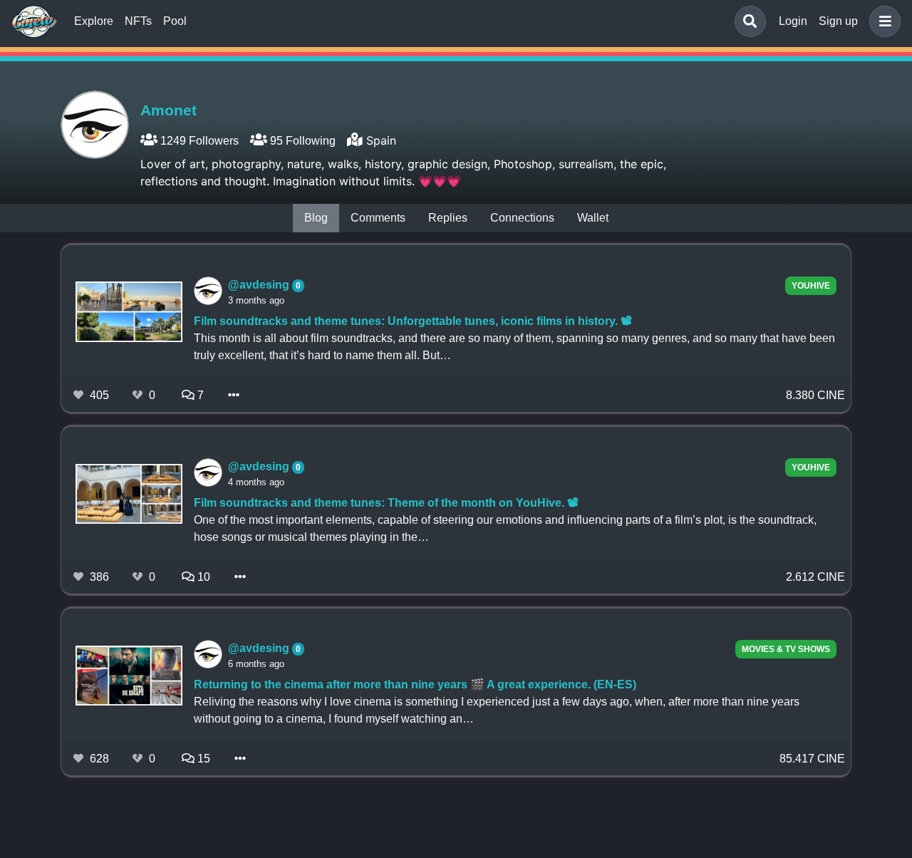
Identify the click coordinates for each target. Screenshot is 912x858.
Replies (447, 218)
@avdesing (260, 285)
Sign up (838, 21)
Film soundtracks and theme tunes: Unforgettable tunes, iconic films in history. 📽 (413, 321)
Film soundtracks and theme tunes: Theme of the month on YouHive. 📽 (386, 503)
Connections (522, 218)
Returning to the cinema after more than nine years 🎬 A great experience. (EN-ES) (415, 684)
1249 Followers (198, 141)
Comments (378, 218)
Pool (175, 21)
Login (793, 21)
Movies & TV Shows (786, 649)
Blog (316, 218)
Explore (93, 21)
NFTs (138, 21)
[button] (882, 21)
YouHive (811, 286)
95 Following (301, 141)
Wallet (592, 218)
